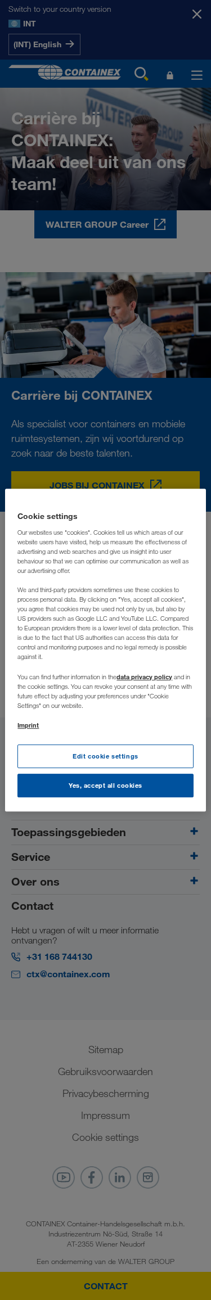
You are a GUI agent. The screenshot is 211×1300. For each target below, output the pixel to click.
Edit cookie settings (105, 756)
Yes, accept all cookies (105, 785)
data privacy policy (144, 676)
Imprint (28, 725)
